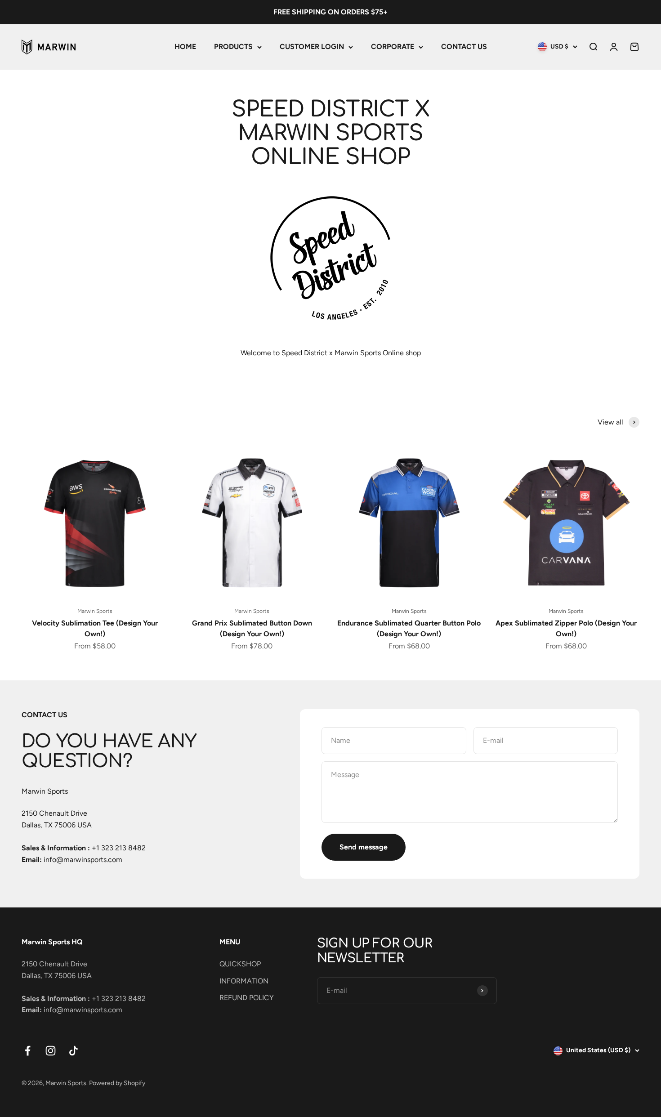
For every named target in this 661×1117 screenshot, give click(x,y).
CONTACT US (464, 46)
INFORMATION (243, 981)
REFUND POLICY (246, 997)
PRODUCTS (233, 46)
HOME (185, 46)
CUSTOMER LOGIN (312, 46)
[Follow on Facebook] (28, 1051)
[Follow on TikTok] (73, 1051)
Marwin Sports (94, 611)
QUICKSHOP (240, 964)
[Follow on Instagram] (51, 1051)
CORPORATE (392, 46)
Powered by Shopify (117, 1083)
